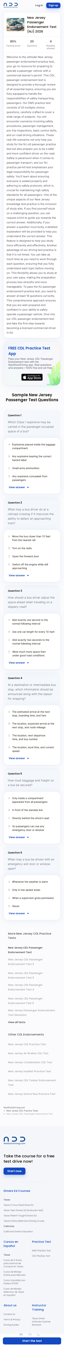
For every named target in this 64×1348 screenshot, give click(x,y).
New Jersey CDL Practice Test (27, 1044)
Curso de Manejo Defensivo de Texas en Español (14, 1292)
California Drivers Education (18, 1231)
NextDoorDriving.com (14, 1107)
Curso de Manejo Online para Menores (15, 1273)
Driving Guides (11, 1324)
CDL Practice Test (41, 1255)
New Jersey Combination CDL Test (30, 1062)
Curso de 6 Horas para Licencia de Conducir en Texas (13, 1263)
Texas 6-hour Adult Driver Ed (18, 1204)
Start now (14, 1171)
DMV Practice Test (41, 1250)
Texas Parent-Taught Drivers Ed (20, 1215)
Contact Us (9, 1314)
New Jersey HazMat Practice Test (29, 1071)
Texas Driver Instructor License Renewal (41, 1321)
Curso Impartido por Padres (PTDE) (14, 1282)
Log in (39, 5)
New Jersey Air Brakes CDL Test (28, 1053)
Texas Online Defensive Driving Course (24, 1220)
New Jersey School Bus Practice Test (31, 1094)
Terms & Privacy (12, 1319)
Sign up (53, 5)
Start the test (32, 1341)
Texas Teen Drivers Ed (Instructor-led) (23, 1210)
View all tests (16, 1022)
